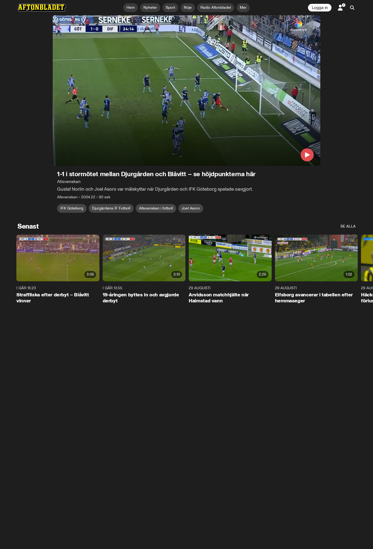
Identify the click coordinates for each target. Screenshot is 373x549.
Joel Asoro (191, 208)
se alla (348, 226)
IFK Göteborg (71, 208)
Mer (243, 7)
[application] (186, 90)
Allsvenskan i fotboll (156, 208)
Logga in (320, 7)
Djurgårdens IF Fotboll (111, 208)
